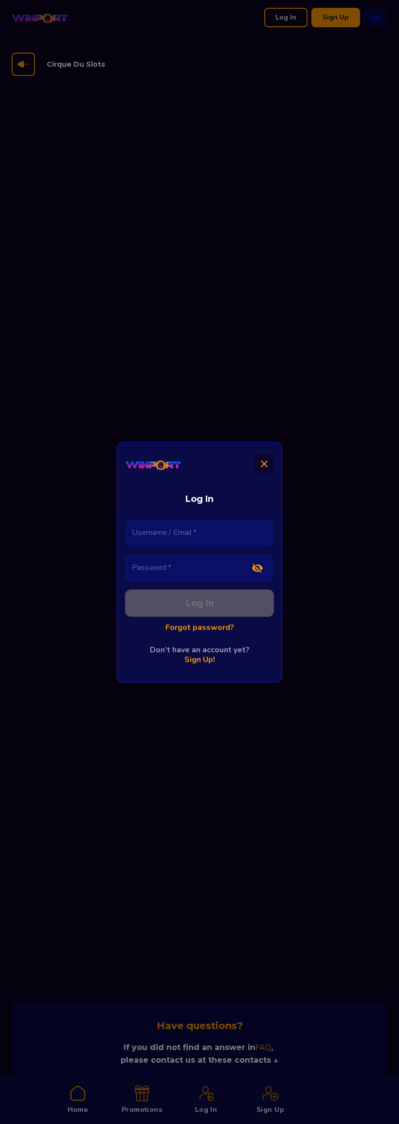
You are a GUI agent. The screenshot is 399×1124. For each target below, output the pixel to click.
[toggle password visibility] (257, 568)
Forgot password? (199, 627)
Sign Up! (199, 659)
